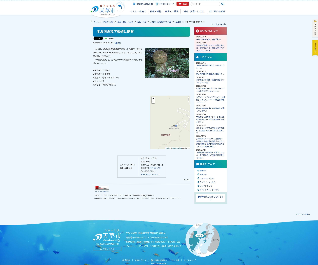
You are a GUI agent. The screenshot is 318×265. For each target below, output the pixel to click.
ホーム (96, 22)
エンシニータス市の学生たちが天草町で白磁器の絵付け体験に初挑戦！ (210, 129)
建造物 (178, 22)
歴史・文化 (142, 22)
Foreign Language (144, 4)
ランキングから (206, 186)
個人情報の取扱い (159, 260)
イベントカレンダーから (209, 190)
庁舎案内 (126, 260)
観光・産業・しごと (125, 22)
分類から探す (108, 22)
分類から (203, 174)
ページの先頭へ (304, 214)
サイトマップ (190, 260)
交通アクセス (141, 260)
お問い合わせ (108, 249)
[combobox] (205, 4)
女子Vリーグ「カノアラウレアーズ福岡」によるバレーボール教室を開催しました (210, 100)
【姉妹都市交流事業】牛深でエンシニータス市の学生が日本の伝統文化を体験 (210, 155)
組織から (203, 171)
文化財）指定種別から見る (160, 22)
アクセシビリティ (166, 4)
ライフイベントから (207, 182)
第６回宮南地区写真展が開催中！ (209, 74)
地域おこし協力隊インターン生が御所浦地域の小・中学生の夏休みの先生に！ (210, 119)
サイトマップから (207, 178)
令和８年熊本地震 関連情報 (207, 39)
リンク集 (175, 260)
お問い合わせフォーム (150, 174)
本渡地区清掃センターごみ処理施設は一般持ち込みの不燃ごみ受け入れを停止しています (210, 48)
